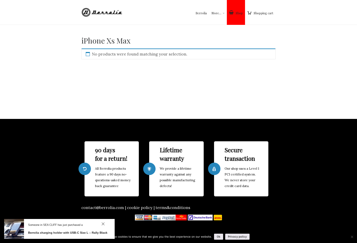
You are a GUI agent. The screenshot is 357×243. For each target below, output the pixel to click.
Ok (218, 236)
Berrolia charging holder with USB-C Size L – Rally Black (67, 232)
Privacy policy (237, 236)
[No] (352, 237)
